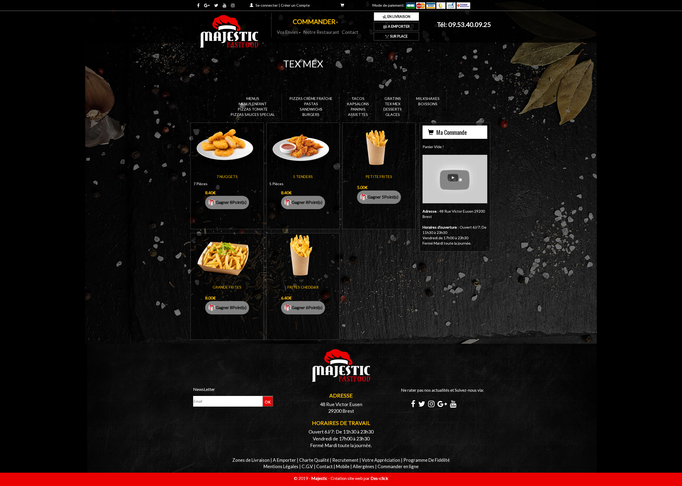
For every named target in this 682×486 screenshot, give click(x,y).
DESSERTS (392, 109)
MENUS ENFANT (253, 104)
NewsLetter (204, 389)
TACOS (357, 98)
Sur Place (398, 36)
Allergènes (363, 466)
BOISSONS (427, 104)
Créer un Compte (295, 5)
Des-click (379, 478)
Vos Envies (287, 32)
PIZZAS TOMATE (253, 109)
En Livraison (398, 16)
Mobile (343, 466)
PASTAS (311, 104)
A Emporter (398, 26)
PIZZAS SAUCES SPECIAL (252, 114)
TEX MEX (392, 104)
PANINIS (358, 109)
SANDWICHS (311, 109)
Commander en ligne (398, 466)
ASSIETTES (358, 114)
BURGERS (310, 114)
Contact (350, 32)
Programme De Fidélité (426, 460)
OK (268, 402)
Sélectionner (228, 150)
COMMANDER (314, 21)
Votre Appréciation (381, 460)
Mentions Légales (280, 466)
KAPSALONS (358, 104)
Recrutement (345, 460)
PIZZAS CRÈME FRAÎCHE (310, 98)
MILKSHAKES (428, 98)
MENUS (252, 98)
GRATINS (392, 98)
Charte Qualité (314, 460)
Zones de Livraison (251, 460)
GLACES (392, 114)
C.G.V (307, 466)
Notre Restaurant (321, 32)
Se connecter (266, 5)
